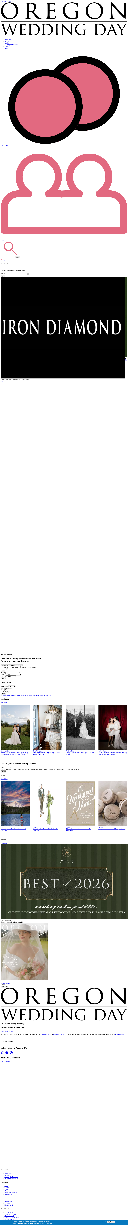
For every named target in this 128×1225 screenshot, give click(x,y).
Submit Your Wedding (11, 1178)
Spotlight (7, 43)
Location (3, 669)
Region (3, 672)
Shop (6, 48)
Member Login (8, 1205)
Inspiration (7, 39)
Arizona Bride (8, 1212)
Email (2, 768)
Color (2, 690)
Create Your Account (7, 1031)
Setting (3, 674)
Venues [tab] (13, 665)
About (6, 1186)
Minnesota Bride (9, 1216)
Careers (6, 1187)
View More (4, 702)
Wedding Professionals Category (10, 667)
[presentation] (63, 652)
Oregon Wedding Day (11, 1219)
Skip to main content (7, 1)
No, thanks (111, 1222)
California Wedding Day (11, 1214)
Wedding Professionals (11, 44)
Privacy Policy (46, 1034)
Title (2, 274)
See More (3, 360)
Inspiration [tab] (19, 665)
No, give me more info (46, 1223)
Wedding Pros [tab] (5, 665)
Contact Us (7, 1189)
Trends (6, 41)
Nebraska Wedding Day (11, 1217)
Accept (104, 1222)
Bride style (4, 686)
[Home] (64, 35)
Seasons (3, 688)
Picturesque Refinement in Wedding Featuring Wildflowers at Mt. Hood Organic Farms (26, 695)
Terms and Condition (10, 1192)
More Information (6, 983)
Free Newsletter (5, 1061)
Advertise (7, 1203)
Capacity (3, 676)
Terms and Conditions (59, 1034)
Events (6, 46)
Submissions (8, 1201)
